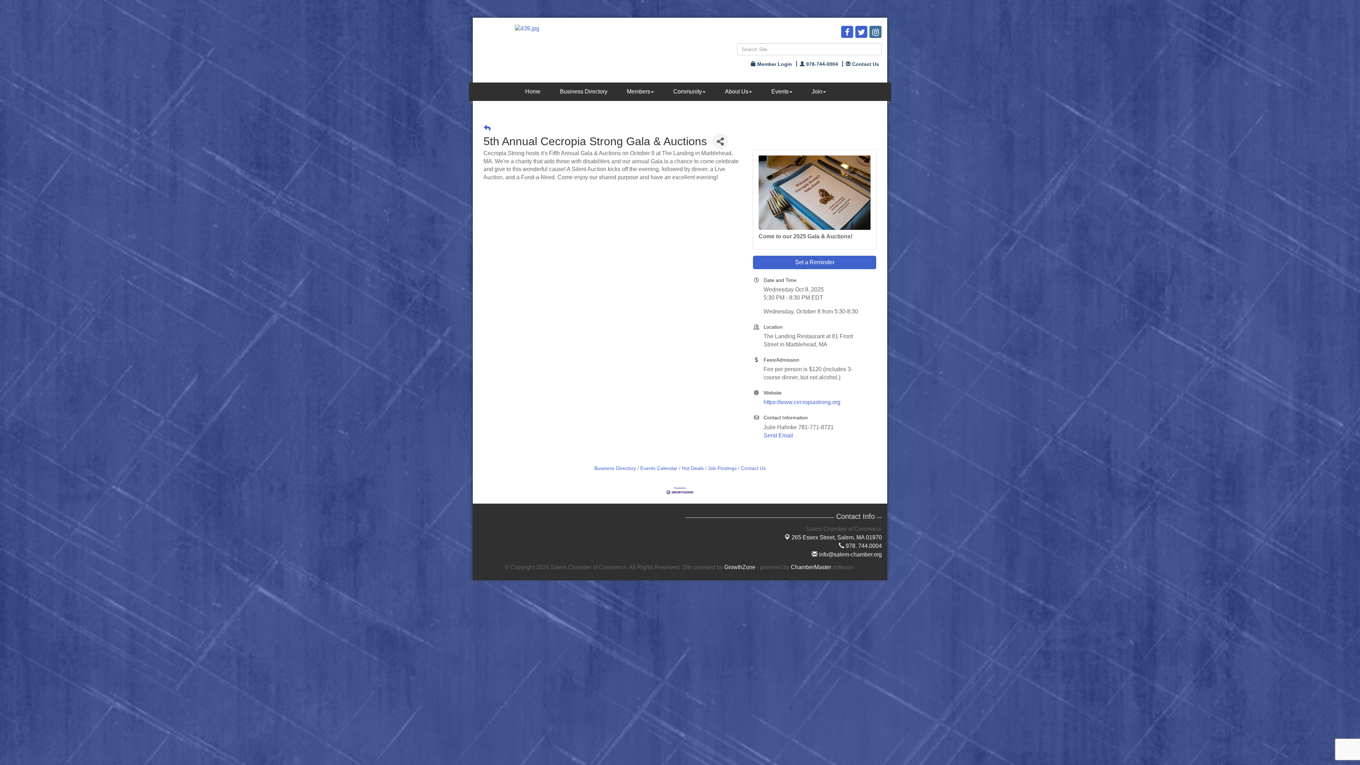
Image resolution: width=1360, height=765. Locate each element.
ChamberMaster (811, 567)
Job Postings (722, 468)
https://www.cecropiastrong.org (802, 402)
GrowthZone (739, 567)
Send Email (778, 435)
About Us (736, 92)
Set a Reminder (814, 262)
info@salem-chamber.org (849, 554)
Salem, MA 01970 (837, 537)
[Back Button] (487, 128)
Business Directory (583, 92)
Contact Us (753, 468)
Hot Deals (693, 468)
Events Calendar (659, 468)
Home (532, 92)
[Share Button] (720, 141)
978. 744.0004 (863, 546)
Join (817, 92)
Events (780, 92)
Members (638, 92)
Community (687, 92)
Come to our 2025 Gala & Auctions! (805, 236)
